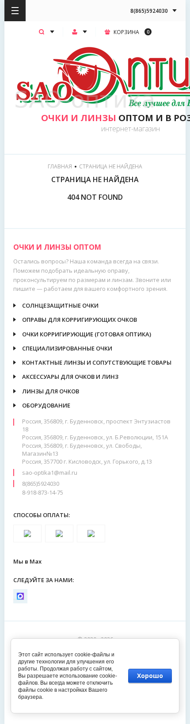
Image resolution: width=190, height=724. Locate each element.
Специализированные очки (67, 348)
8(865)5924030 (40, 484)
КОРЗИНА (131, 32)
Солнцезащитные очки (60, 305)
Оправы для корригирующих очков (79, 319)
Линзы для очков (50, 391)
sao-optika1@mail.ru (49, 472)
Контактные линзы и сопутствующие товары (96, 362)
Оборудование (46, 405)
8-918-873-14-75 (42, 492)
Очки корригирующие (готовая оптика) (86, 334)
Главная (60, 166)
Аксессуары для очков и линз (70, 376)
